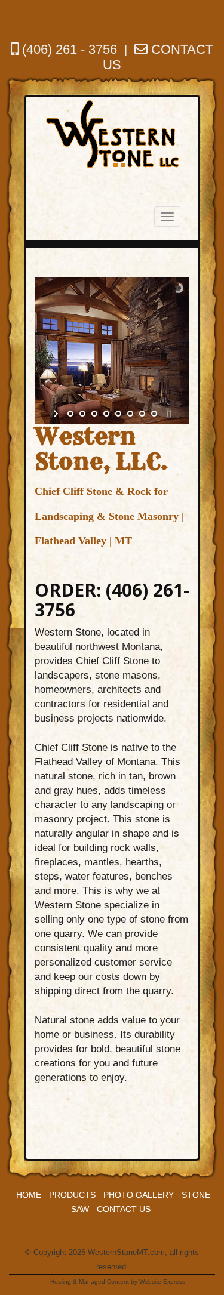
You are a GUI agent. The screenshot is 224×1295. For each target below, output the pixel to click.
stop (167, 414)
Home (28, 1195)
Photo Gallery (138, 1195)
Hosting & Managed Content (89, 1281)
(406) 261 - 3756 (68, 49)
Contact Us (124, 1209)
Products (72, 1195)
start (57, 414)
